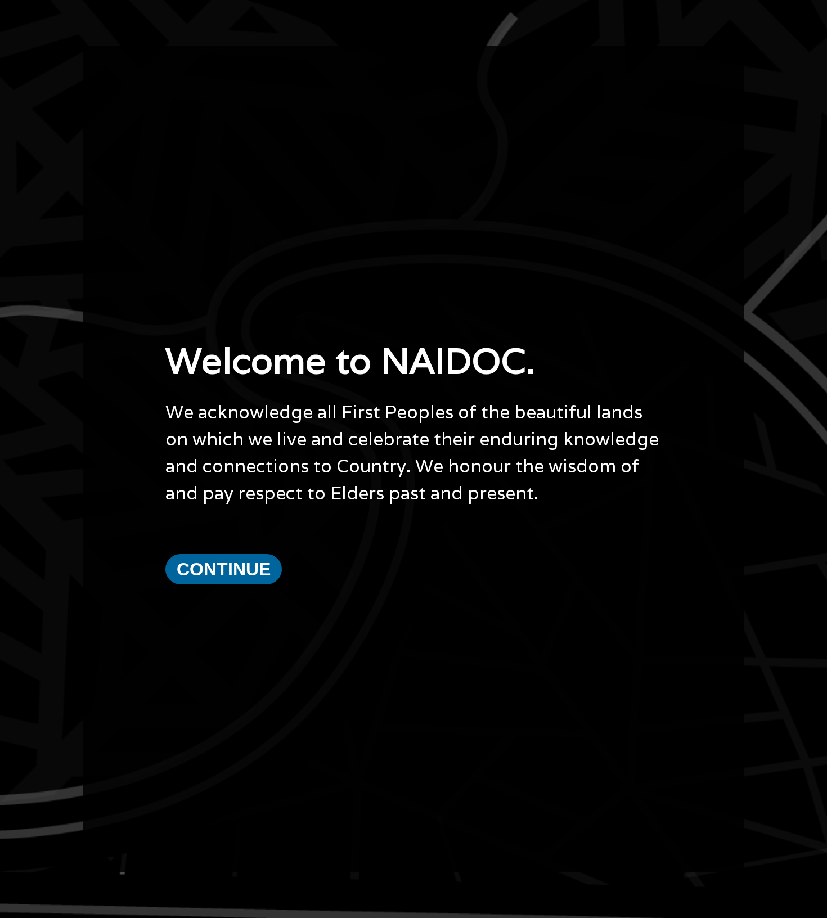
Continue (224, 569)
